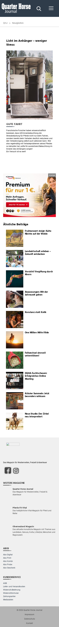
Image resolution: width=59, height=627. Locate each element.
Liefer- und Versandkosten (14, 586)
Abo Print (7, 558)
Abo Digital (8, 555)
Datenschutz (29, 619)
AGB (5, 583)
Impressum (29, 614)
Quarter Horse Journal (32, 610)
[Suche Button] (38, 8)
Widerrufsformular (11, 593)
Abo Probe (7, 564)
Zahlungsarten (9, 596)
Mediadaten (8, 600)
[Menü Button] (51, 8)
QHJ (5, 23)
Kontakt (29, 623)
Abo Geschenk (9, 568)
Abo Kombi (8, 561)
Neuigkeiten (18, 23)
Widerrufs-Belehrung (11, 590)
